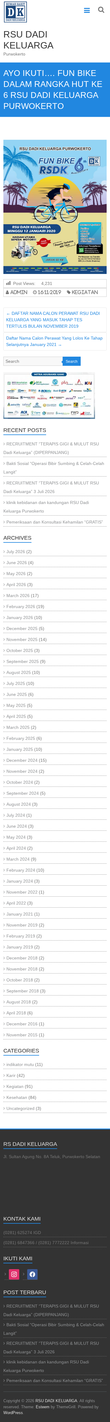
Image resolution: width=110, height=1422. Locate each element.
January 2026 (19, 617)
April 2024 (16, 848)
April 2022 (16, 903)
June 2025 (16, 694)
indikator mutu (20, 1064)
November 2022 (22, 892)
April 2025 (16, 716)
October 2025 (19, 650)
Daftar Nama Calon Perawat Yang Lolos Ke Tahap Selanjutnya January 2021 (54, 341)
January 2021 (19, 914)
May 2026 (16, 573)
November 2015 (22, 1034)
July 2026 (15, 551)
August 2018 (18, 1001)
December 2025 (22, 628)
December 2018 (22, 958)
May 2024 (16, 837)
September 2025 (22, 661)
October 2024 (19, 782)
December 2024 (22, 760)
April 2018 (16, 1012)
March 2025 (18, 727)
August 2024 (18, 804)
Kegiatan (85, 292)
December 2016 (22, 1023)
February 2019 (20, 936)
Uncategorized (20, 1108)
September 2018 (22, 990)
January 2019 (19, 947)
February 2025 (20, 738)
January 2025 (19, 749)
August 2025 (18, 672)
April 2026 (16, 584)
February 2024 (20, 870)
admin (18, 292)
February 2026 (20, 606)
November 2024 (22, 771)
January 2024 (19, 881)
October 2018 (19, 979)
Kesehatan (16, 1097)
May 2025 (16, 705)
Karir (11, 1075)
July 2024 (15, 815)
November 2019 (22, 925)
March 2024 (18, 859)
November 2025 (22, 639)
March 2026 (18, 595)
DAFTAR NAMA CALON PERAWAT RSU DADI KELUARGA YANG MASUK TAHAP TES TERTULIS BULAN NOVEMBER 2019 (53, 320)
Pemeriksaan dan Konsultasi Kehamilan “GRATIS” (54, 522)
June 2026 (16, 562)
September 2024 (22, 793)
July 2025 (15, 683)
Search (72, 361)
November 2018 (22, 969)
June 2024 (16, 826)
